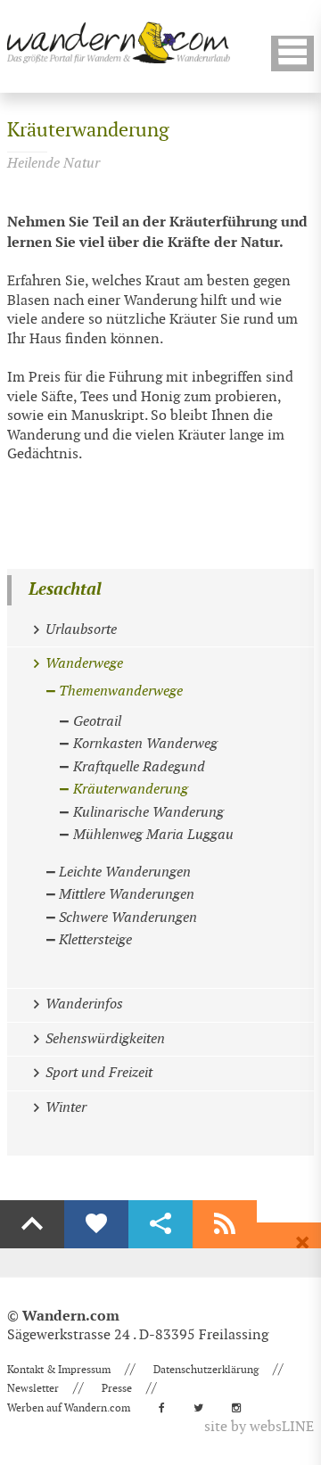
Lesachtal (65, 590)
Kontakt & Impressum (59, 1369)
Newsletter (33, 1388)
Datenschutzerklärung (206, 1369)
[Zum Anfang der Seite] (32, 1224)
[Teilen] (160, 1224)
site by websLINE (259, 1427)
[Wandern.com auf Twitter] (203, 1408)
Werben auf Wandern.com (68, 1408)
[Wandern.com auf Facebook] (167, 1408)
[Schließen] (302, 1243)
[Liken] (96, 1224)
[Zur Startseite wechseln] (118, 42)
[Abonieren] (225, 1224)
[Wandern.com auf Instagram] (241, 1408)
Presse (117, 1388)
